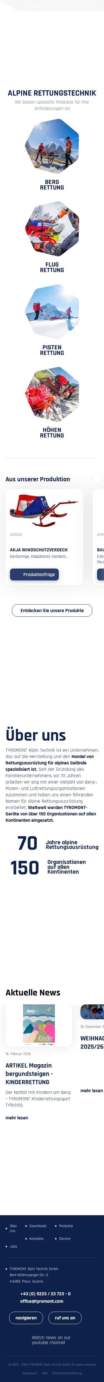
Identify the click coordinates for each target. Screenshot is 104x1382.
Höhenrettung (52, 432)
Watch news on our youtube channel (51, 1340)
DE (89, 5)
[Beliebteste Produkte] (70, 19)
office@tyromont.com (41, 1301)
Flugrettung (52, 266)
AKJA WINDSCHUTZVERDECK (39, 550)
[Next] (96, 479)
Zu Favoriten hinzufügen (75, 496)
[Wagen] (80, 19)
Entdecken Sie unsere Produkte (52, 610)
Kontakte (36, 1238)
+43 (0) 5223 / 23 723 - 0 (45, 1294)
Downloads (38, 1226)
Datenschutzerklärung (67, 1373)
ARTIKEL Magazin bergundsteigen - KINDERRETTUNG (29, 1073)
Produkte (66, 1226)
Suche (61, 19)
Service (64, 1238)
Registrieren (60, 6)
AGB (44, 1373)
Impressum (29, 1373)
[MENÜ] (94, 19)
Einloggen (35, 6)
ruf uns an (65, 1318)
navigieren (26, 1318)
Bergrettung (52, 184)
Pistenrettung (52, 349)
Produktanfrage (39, 574)
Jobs (13, 1246)
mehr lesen (17, 1118)
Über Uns (13, 1228)
